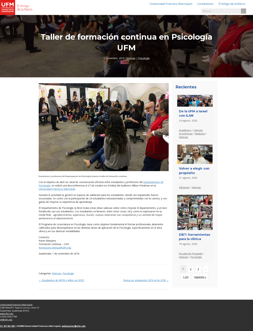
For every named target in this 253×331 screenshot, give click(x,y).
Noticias (130, 58)
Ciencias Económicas (191, 132)
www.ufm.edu (6, 313)
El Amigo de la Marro (232, 4)
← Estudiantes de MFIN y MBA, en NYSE (61, 280)
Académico (185, 130)
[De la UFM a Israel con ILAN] (195, 117)
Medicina (200, 133)
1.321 (186, 277)
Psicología (144, 58)
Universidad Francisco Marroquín (171, 4)
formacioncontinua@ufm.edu (55, 247)
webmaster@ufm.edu (74, 326)
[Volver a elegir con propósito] (195, 168)
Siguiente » (200, 277)
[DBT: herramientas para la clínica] (195, 227)
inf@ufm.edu (6, 319)
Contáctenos (205, 4)
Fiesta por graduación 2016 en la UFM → (146, 280)
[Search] (243, 11)
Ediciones (184, 187)
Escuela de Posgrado (190, 253)
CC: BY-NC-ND (7, 326)
